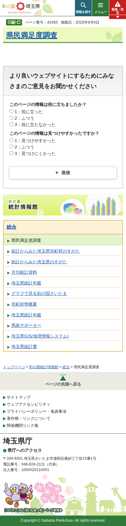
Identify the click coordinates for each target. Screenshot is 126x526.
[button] (83, 8)
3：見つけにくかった (35, 153)
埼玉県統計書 (24, 346)
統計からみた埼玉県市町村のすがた (45, 251)
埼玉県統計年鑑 (26, 282)
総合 (12, 227)
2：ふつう (24, 118)
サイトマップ (19, 397)
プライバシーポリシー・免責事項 (36, 411)
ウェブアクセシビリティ (28, 404)
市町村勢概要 (24, 304)
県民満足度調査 (31, 35)
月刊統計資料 (24, 272)
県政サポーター (26, 325)
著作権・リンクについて (28, 418)
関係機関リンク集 (23, 425)
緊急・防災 (118, 11)
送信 (65, 172)
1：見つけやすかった (35, 140)
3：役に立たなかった (35, 124)
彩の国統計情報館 (43, 367)
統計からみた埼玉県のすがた (39, 261)
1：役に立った (29, 111)
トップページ (14, 367)
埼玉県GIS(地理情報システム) (40, 336)
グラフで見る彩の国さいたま (39, 293)
